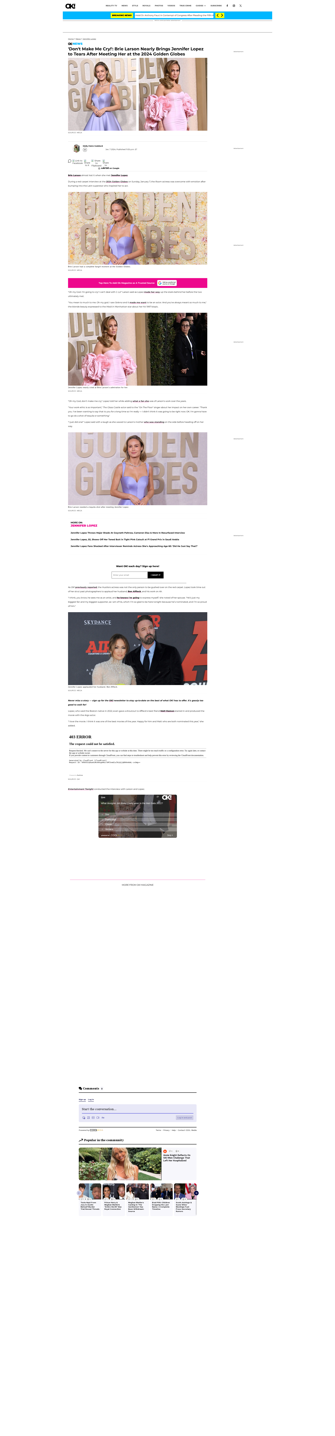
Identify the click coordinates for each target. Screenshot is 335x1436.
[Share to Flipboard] (96, 161)
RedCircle (80, 775)
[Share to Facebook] (77, 161)
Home (71, 39)
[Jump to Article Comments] (69, 161)
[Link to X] (240, 5)
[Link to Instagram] (234, 5)
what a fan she (141, 401)
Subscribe (216, 5)
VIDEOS (171, 5)
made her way (152, 292)
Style (135, 5)
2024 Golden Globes (117, 181)
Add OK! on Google (110, 168)
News (78, 39)
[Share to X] (87, 161)
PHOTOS (159, 5)
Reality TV (111, 5)
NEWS (125, 5)
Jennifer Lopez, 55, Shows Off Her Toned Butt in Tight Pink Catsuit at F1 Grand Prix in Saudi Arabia (125, 539)
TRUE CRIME (185, 5)
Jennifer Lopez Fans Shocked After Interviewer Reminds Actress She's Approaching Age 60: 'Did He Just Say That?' (134, 546)
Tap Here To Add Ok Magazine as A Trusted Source (127, 283)
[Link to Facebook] (227, 5)
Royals (146, 5)
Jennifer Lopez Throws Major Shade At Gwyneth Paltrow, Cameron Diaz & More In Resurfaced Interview (128, 533)
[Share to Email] (106, 161)
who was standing (154, 422)
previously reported (86, 587)
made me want (138, 302)
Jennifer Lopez (89, 39)
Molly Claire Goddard (93, 146)
